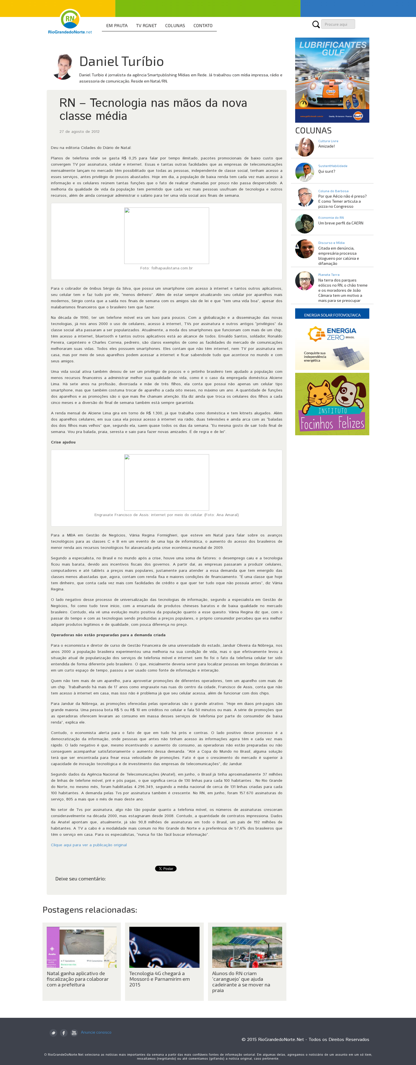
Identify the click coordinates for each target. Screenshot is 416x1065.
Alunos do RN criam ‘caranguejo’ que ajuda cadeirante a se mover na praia (241, 981)
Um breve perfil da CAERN (340, 222)
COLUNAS (175, 25)
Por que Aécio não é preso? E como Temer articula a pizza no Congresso (342, 201)
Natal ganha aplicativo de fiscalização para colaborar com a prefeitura (78, 979)
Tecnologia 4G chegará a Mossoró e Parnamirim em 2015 (159, 979)
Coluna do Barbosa (333, 191)
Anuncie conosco (96, 1032)
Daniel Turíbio (121, 60)
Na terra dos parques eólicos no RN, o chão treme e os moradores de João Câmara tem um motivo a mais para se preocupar (343, 290)
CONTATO (203, 25)
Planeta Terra (329, 274)
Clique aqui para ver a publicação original (89, 845)
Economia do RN (331, 217)
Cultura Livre (328, 141)
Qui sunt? (326, 171)
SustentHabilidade (333, 166)
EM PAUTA (117, 25)
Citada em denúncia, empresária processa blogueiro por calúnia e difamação (338, 256)
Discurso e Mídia (331, 242)
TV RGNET (146, 25)
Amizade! (326, 146)
